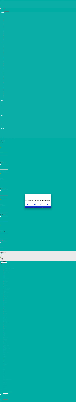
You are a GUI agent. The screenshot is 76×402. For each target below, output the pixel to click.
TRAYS (3, 373)
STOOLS (5, 76)
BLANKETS (5, 79)
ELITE (4, 274)
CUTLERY (4, 22)
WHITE (4, 66)
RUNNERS (5, 69)
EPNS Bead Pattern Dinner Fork (3, 163)
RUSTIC (4, 83)
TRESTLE (5, 82)
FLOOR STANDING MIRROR (7, 97)
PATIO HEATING (4, 104)
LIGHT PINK (5, 53)
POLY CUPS (4, 136)
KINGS (4, 25)
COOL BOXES (4, 119)
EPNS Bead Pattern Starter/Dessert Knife (4, 172)
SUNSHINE (5, 62)
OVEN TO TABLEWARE (6, 272)
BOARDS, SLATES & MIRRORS (7, 37)
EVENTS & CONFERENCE (5, 343)
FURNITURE (2, 323)
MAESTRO (5, 276)
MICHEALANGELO (6, 30)
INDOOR (5, 109)
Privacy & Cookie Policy (63, 261)
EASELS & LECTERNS (6, 94)
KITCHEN (4, 122)
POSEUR (5, 81)
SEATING (4, 72)
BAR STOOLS (5, 88)
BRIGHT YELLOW (5, 45)
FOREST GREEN (5, 48)
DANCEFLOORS (5, 351)
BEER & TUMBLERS (6, 33)
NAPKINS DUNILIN (5, 131)
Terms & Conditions (2, 255)
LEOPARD (5, 304)
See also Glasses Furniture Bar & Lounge (7, 379)
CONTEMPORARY (6, 16)
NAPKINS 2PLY (4, 130)
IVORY (4, 50)
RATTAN (5, 89)
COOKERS (4, 106)
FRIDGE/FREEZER (4, 117)
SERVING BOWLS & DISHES (7, 19)
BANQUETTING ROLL (5, 381)
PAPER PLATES (4, 134)
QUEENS (5, 15)
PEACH (4, 308)
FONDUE (5, 114)
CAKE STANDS (5, 38)
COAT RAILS (5, 95)
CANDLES (4, 135)
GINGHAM (5, 319)
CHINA (3, 13)
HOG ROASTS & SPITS (6, 112)
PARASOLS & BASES (5, 102)
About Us (2, 2)
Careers (2, 3)
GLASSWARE (5, 35)
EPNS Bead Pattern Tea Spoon (3, 198)
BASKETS (5, 287)
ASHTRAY (5, 349)
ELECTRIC (5, 107)
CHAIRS (4, 73)
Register (1, 400)
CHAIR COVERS (5, 75)
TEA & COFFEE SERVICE (6, 289)
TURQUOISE (5, 64)
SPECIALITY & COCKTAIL (6, 31)
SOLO (4, 24)
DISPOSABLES (2, 128)
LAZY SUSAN (5, 336)
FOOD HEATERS (5, 364)
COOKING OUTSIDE (5, 105)
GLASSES (4, 28)
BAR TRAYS (4, 127)
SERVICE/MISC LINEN (6, 70)
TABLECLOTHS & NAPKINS (5, 42)
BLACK (4, 44)
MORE (3, 34)
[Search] (1, 263)
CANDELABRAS (5, 39)
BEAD (4, 26)
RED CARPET (5, 93)
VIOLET (4, 65)
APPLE (4, 43)
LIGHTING (4, 103)
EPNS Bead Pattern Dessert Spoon (4, 189)
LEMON (4, 52)
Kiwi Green (5, 51)
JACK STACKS (4, 375)
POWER (3, 353)
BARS (4, 87)
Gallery (2, 4)
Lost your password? (2, 395)
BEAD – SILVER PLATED (6, 278)
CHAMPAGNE (5, 32)
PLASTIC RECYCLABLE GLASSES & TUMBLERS (7, 132)
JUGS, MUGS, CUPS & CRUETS (7, 21)
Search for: (2, 11)
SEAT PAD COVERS (6, 74)
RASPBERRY (5, 310)
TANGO (4, 63)
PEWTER (5, 57)
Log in (5, 394)
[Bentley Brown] (4, 8)
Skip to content (2, 0)
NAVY (4, 56)
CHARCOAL (5, 46)
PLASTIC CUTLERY (5, 133)
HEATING (4, 108)
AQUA (4, 295)
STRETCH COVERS (6, 68)
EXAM (4, 334)
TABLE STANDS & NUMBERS (7, 41)
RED (4, 59)
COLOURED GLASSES (6, 285)
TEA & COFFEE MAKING (6, 366)
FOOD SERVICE (4, 121)
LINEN (2, 293)
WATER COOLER (4, 371)
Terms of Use (59, 261)
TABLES (3, 80)
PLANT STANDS (5, 40)
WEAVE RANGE (5, 321)
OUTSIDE (5, 85)
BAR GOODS (4, 126)
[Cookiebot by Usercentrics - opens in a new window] (48, 194)
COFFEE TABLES (5, 90)
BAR (1, 124)
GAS (3, 129)
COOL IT (2, 115)
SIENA (4, 23)
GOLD (4, 49)
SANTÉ (4, 29)
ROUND (5, 332)
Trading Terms (68, 261)
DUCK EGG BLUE (5, 47)
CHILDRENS (5, 99)
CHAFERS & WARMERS (6, 113)
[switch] (35, 204)
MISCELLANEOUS (5, 388)
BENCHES (5, 78)
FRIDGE (3, 116)
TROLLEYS (4, 123)
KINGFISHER (5, 302)
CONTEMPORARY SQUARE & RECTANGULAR (8, 17)
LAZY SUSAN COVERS (6, 71)
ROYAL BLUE (5, 60)
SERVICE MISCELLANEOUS (7, 27)
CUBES (4, 77)
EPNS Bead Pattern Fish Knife (3, 232)
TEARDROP (5, 280)
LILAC (4, 54)
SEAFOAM (5, 61)
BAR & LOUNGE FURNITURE (6, 338)
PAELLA (4, 111)
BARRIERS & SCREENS (6, 345)
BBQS (4, 362)
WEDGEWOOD (5, 317)
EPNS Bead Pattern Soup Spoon (3, 215)
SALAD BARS (4, 118)
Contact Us (2, 5)
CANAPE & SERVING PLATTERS (7, 20)
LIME (4, 306)
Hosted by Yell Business (73, 261)
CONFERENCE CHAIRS (6, 92)
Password (1, 393)
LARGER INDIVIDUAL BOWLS (7, 270)
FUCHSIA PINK (5, 300)
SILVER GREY (5, 313)
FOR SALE (2, 137)
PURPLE (5, 58)
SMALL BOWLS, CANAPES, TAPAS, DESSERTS (9, 18)
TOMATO (5, 315)
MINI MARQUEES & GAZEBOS (6, 101)
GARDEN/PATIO (5, 84)
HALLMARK (5, 14)
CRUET (4, 36)
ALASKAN (5, 265)
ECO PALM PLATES (5, 386)
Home (2, 1)
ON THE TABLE (3, 12)
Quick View (1, 152)
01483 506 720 (1, 253)
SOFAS (4, 328)
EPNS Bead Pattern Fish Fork (3, 241)
